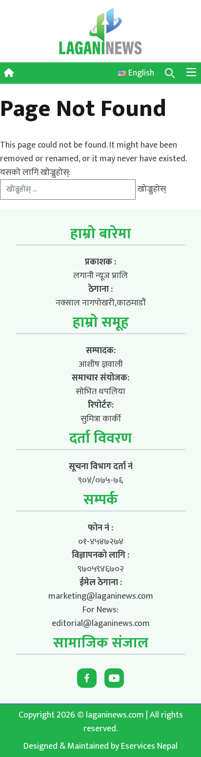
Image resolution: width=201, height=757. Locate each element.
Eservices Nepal (149, 746)
